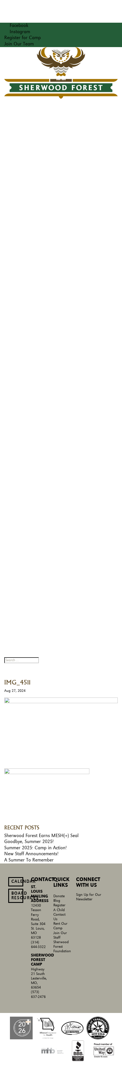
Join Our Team (19, 44)
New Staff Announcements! (31, 853)
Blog (56, 901)
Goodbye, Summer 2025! (29, 841)
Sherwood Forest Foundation (62, 946)
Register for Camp (22, 37)
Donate (59, 896)
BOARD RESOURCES (17, 895)
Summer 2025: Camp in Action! (35, 847)
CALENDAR (17, 881)
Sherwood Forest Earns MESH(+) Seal (41, 835)
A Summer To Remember (29, 860)
